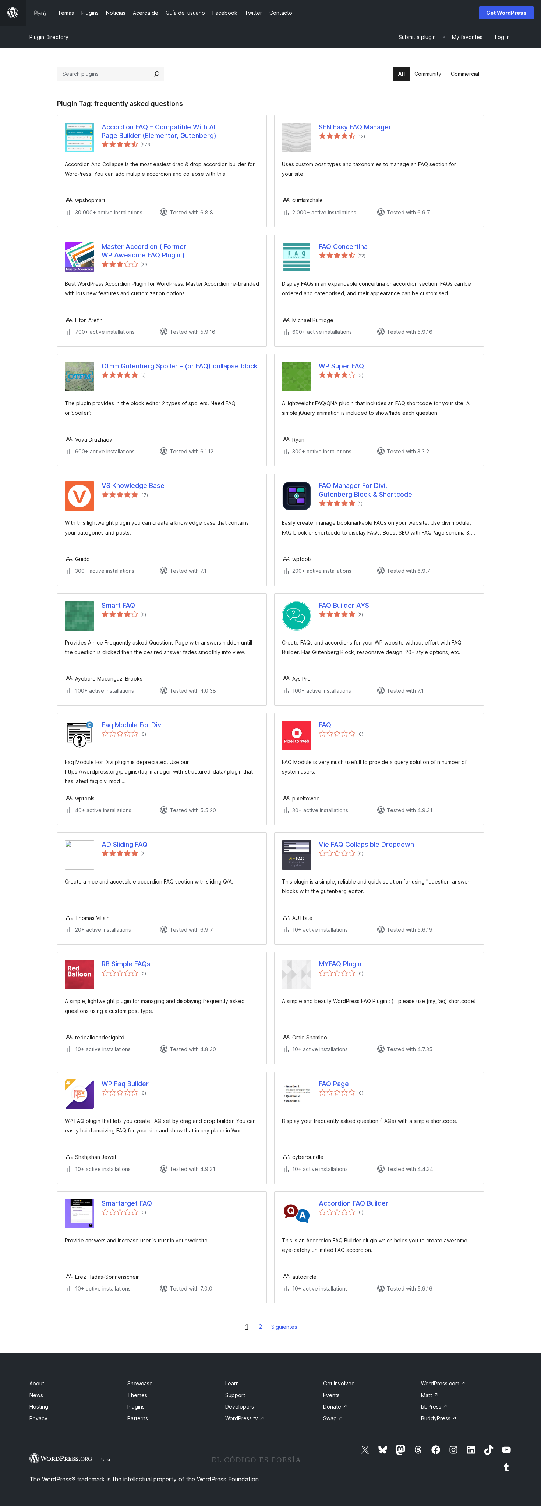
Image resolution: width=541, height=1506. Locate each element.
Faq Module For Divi (132, 725)
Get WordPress (506, 13)
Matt (429, 1395)
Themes (137, 1395)
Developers (239, 1406)
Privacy (38, 1418)
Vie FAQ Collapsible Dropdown (366, 844)
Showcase (140, 1383)
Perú (105, 1459)
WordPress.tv (244, 1418)
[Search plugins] (156, 74)
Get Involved (339, 1383)
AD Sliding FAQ (125, 844)
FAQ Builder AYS (344, 605)
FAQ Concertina (343, 246)
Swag (333, 1418)
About (36, 1383)
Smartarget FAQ (127, 1203)
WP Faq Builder (125, 1084)
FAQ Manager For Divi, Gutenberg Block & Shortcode (365, 490)
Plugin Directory (48, 37)
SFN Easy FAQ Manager (355, 127)
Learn (232, 1383)
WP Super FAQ (341, 366)
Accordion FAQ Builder (353, 1203)
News (36, 1395)
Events (331, 1395)
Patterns (137, 1418)
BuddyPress (439, 1418)
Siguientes (284, 1327)
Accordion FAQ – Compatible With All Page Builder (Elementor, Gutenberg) (159, 131)
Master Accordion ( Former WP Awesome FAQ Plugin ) (144, 251)
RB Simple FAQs (126, 964)
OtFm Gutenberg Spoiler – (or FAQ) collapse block (180, 366)
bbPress (434, 1406)
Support (235, 1395)
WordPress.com (443, 1383)
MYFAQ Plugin (340, 964)
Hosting (38, 1406)
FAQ (325, 725)
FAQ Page (334, 1084)
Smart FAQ (118, 605)
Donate (335, 1406)
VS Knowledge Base (133, 485)
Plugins (136, 1406)
